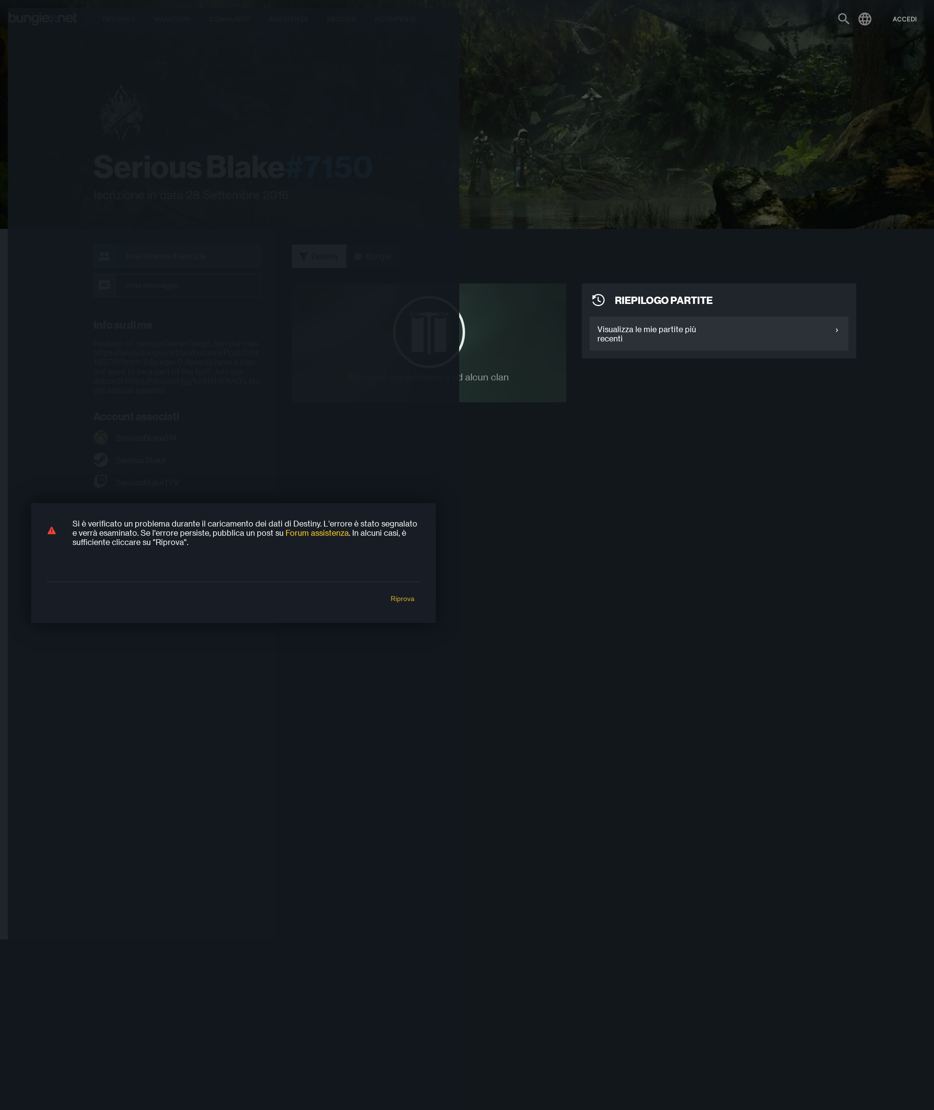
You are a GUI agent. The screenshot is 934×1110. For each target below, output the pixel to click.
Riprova (402, 598)
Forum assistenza (317, 532)
